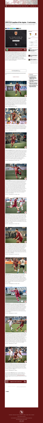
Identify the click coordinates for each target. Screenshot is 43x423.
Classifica (29, 38)
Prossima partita (30, 31)
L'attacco (17, 76)
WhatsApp (12, 28)
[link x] (30, 6)
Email (20, 28)
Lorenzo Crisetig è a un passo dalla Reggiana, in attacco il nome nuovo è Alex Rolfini (34, 50)
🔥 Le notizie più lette (30, 74)
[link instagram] (32, 6)
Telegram (15, 28)
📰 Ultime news (30, 48)
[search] (37, 6)
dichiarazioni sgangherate (20, 375)
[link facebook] (31, 6)
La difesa (14, 76)
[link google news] (35, 6)
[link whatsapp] (34, 6)
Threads (17, 28)
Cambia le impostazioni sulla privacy (21, 416)
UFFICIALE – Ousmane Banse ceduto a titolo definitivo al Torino (34, 59)
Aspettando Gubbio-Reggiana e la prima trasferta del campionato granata (34, 56)
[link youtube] (33, 6)
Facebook (8, 28)
